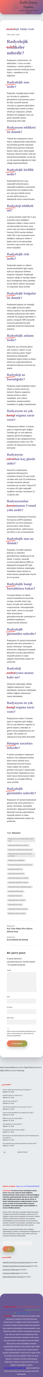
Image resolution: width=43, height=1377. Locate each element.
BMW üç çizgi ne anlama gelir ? (13, 1118)
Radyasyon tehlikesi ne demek (18, 845)
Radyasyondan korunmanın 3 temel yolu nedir (20, 855)
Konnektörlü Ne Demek (17, 940)
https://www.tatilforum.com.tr (12, 1067)
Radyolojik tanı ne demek (16, 900)
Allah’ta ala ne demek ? (10, 1101)
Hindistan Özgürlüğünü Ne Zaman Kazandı (17, 1262)
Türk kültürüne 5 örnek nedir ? (12, 1124)
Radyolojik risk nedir (15, 896)
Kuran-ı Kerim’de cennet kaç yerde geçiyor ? (17, 1090)
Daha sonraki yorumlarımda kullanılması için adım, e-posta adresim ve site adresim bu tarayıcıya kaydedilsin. (21, 1034)
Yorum (9, 970)
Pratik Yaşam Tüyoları (28, 5)
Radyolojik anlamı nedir (16, 874)
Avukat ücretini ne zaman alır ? (13, 1095)
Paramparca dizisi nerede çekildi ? (14, 1130)
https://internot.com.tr (32, 1067)
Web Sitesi (10, 1018)
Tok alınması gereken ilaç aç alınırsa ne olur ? (17, 1107)
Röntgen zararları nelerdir (16, 913)
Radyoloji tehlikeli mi (15, 869)
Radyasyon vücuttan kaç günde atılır (20, 850)
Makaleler (16, 833)
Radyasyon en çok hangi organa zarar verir (20, 840)
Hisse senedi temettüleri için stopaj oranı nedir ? (18, 1113)
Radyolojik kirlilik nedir (15, 891)
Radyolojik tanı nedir (15, 904)
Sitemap (20, 1071)
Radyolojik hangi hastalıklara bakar (19, 887)
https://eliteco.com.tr (8, 1071)
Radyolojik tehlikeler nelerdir (17, 909)
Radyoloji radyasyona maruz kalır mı (20, 865)
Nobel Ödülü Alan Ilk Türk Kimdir (13, 1277)
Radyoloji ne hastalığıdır (16, 860)
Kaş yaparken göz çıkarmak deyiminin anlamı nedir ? (20, 1143)
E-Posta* (10, 1007)
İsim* (8, 997)
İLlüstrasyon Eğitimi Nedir (11, 1269)
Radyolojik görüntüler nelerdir (18, 882)
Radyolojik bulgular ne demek (18, 878)
